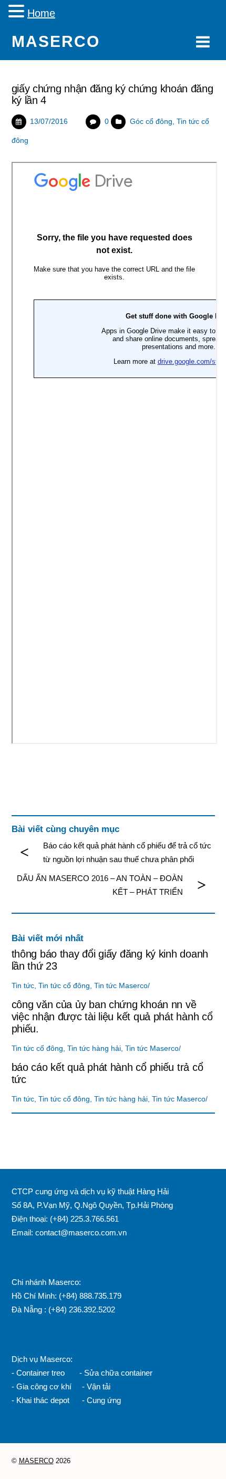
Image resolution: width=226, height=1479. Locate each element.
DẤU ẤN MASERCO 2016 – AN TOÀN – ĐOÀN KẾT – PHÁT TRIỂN (100, 885)
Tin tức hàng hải (94, 1048)
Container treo (40, 1372)
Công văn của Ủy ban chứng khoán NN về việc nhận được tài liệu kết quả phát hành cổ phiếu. (112, 1017)
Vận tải (98, 1386)
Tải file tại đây (35, 766)
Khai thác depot (42, 1400)
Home (41, 13)
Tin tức (23, 986)
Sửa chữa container (118, 1372)
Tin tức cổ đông (64, 986)
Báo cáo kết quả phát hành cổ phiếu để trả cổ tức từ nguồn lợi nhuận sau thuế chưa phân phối (127, 852)
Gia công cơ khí (45, 1386)
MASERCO (36, 1461)
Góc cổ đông (151, 121)
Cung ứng (103, 1400)
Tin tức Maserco (121, 986)
